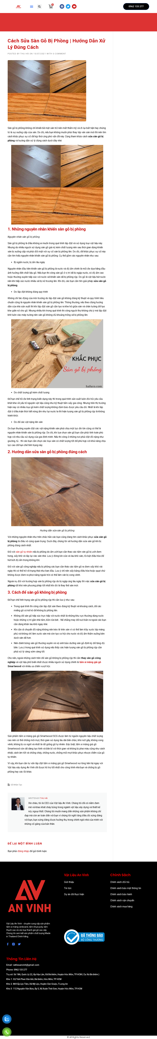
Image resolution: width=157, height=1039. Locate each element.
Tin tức (67, 888)
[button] (31, 6)
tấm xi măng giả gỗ (90, 662)
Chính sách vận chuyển (122, 900)
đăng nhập (23, 851)
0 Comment (59, 53)
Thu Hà (24, 53)
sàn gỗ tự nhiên (24, 551)
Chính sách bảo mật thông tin (125, 888)
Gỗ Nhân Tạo (16, 785)
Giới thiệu (69, 882)
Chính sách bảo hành (121, 894)
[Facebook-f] (7, 944)
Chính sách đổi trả (119, 882)
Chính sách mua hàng (121, 906)
